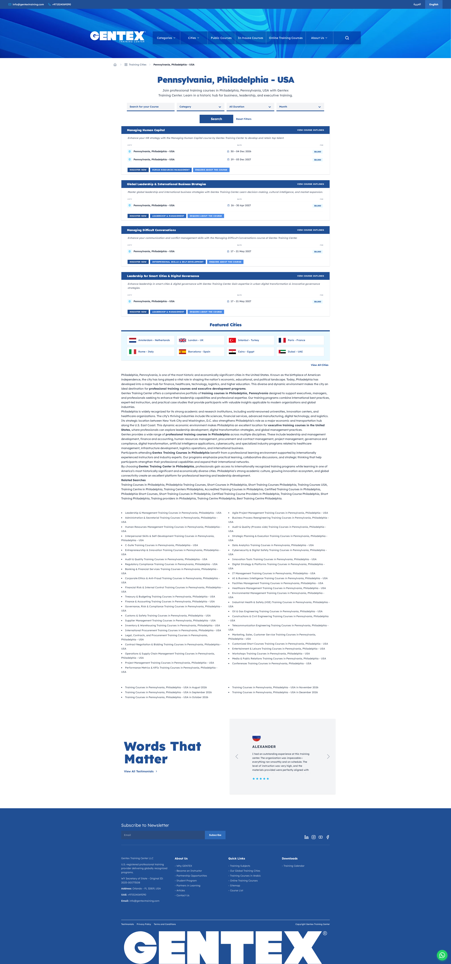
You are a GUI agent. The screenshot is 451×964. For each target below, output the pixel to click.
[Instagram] (313, 837)
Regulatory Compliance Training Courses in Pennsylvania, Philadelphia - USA (171, 564)
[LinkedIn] (306, 837)
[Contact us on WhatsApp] (442, 955)
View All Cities (319, 365)
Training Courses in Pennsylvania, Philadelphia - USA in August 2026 (166, 687)
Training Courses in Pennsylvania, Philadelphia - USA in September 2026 (168, 692)
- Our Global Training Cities (244, 870)
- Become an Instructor (188, 870)
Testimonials (127, 924)
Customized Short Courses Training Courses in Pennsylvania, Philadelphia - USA (280, 643)
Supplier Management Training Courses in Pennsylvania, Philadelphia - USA (170, 620)
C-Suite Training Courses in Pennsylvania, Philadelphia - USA (161, 545)
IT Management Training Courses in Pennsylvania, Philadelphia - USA (273, 573)
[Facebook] (328, 837)
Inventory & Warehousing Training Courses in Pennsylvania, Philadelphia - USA (172, 625)
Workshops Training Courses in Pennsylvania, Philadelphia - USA (271, 653)
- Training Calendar (293, 865)
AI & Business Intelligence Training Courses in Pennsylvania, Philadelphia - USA (280, 578)
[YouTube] (321, 837)
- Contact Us (182, 895)
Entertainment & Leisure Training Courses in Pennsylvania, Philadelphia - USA (278, 648)
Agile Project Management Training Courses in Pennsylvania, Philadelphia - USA (280, 512)
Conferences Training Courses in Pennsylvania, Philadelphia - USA (271, 663)
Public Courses (221, 38)
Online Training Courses (286, 38)
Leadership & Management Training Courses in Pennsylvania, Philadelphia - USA (173, 512)
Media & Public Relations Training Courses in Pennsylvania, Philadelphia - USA (279, 658)
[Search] (347, 38)
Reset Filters (243, 119)
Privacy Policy (144, 924)
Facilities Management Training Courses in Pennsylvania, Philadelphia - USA (277, 583)
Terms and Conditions (165, 924)
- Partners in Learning (187, 885)
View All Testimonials (139, 771)
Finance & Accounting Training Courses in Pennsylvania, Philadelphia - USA (170, 601)
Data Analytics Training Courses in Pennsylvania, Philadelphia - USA (273, 545)
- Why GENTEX (183, 865)
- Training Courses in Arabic (244, 875)
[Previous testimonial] (237, 756)
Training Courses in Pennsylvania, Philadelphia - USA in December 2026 (275, 692)
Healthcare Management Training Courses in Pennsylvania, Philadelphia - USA (279, 588)
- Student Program (186, 880)
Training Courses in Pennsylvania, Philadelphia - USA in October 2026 (166, 697)
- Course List (235, 890)
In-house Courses (250, 38)
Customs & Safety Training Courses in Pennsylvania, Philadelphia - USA (168, 615)
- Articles (180, 890)
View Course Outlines (310, 130)
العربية (417, 4)
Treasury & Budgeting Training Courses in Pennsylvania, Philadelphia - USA (170, 596)
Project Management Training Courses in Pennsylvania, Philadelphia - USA (169, 662)
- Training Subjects (239, 865)
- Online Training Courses (243, 880)
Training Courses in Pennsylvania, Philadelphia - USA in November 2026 (275, 687)
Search (216, 119)
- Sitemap (234, 885)
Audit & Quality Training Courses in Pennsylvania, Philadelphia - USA (166, 559)
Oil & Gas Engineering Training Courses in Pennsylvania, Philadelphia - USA (277, 611)
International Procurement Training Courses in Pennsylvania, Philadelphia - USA (173, 630)
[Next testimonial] (328, 756)
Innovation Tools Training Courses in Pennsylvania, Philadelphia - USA (274, 559)
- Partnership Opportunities (191, 875)
